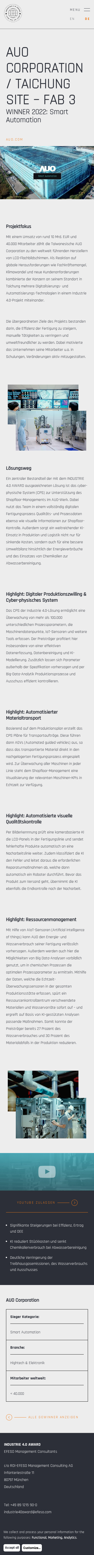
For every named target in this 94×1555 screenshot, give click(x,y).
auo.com (14, 139)
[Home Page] (13, 21)
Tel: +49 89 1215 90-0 (20, 1505)
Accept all (12, 1547)
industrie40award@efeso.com (27, 1512)
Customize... (32, 1548)
